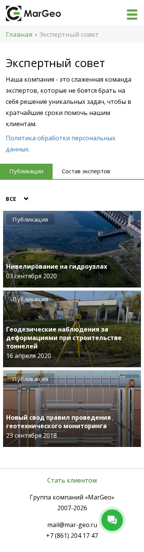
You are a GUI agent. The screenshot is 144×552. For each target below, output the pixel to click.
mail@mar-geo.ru (72, 525)
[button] (20, 199)
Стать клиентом (72, 480)
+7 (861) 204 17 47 (72, 535)
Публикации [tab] (26, 171)
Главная (19, 34)
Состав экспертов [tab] (86, 171)
